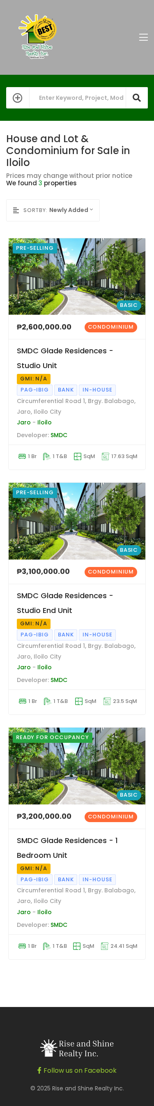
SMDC (59, 435)
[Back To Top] (131, 1083)
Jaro (24, 422)
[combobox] (74, 210)
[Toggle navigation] (143, 37)
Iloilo (44, 422)
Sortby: (35, 210)
